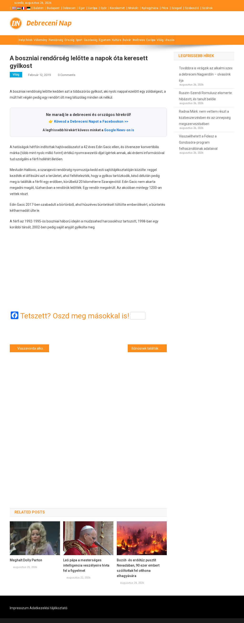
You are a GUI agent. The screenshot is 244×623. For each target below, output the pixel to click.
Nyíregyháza (150, 8)
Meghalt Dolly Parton (26, 560)
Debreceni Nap (48, 23)
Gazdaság (90, 40)
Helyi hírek (25, 40)
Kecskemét (117, 8)
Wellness (138, 40)
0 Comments (66, 75)
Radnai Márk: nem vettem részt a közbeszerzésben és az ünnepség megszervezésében (205, 118)
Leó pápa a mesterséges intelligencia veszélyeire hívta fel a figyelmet (86, 565)
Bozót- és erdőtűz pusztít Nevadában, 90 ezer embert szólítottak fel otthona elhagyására (138, 568)
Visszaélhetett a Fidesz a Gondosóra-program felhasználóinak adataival (198, 142)
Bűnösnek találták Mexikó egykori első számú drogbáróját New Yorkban (149, 348)
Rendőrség (56, 40)
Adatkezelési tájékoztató (48, 608)
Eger (82, 8)
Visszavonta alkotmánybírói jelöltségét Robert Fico (33, 348)
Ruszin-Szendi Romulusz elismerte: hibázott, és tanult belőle (206, 96)
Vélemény (40, 40)
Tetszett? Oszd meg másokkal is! (74, 316)
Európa (92, 8)
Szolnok (207, 8)
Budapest (53, 8)
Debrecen (69, 8)
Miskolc (133, 8)
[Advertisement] (88, 271)
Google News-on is (119, 130)
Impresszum (19, 608)
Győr (104, 8)
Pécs (165, 8)
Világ (160, 40)
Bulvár (127, 40)
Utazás (169, 40)
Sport (79, 40)
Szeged (177, 8)
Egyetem (105, 40)
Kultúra (116, 40)
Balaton (38, 8)
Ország (69, 40)
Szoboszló (192, 8)
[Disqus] (88, 421)
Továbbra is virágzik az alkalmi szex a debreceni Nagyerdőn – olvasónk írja (206, 74)
